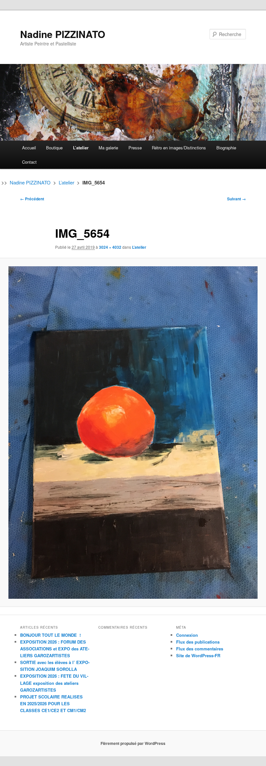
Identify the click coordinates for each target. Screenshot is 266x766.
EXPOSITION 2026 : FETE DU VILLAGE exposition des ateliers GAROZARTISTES (54, 683)
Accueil (29, 147)
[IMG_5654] (133, 432)
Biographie (226, 147)
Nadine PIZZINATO (62, 34)
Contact (29, 162)
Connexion (187, 635)
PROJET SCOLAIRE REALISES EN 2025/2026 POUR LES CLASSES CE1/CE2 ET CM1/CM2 (53, 703)
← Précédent (32, 199)
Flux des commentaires (199, 649)
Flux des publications (198, 642)
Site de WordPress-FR (198, 655)
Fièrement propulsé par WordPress (133, 743)
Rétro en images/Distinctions (179, 147)
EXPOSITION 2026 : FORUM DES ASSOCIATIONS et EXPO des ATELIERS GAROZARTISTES (54, 649)
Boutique (54, 147)
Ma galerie (108, 147)
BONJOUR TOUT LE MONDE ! (50, 635)
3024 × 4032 (110, 247)
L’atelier (81, 147)
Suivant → (236, 199)
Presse (135, 147)
